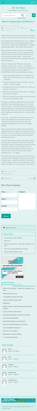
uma (9, 357)
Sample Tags (7, 173)
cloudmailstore (12, 380)
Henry (9, 26)
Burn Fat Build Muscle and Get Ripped (14, 321)
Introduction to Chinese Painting (13, 238)
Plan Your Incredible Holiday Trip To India (16, 249)
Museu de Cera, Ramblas (10, 331)
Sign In (33, 2)
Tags (12, 173)
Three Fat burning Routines (10, 318)
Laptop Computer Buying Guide (13, 251)
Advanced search (21, 17)
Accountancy (7, 28)
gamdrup (11, 364)
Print (33, 30)
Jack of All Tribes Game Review (12, 311)
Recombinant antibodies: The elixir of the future (16, 315)
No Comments (27, 28)
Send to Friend (7, 171)
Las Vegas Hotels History (10, 337)
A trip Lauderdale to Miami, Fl (11, 328)
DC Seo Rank (18, 7)
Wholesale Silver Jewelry (10, 293)
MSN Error (7, 241)
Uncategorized (15, 28)
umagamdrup (12, 372)
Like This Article (11, 228)
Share (14, 171)
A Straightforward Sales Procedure (13, 297)
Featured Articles (7, 284)
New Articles (18, 284)
